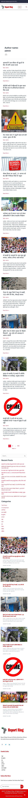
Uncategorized (5, 507)
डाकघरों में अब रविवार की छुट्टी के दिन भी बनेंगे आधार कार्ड (13, 64)
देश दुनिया (3, 514)
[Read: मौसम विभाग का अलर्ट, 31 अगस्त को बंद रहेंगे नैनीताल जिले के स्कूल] (14, 163)
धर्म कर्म (2, 517)
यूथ (2, 524)
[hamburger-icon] (19, 7)
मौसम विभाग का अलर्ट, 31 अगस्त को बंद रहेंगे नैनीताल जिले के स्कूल (14, 175)
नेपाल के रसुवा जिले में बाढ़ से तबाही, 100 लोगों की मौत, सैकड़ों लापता (14, 293)
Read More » (6, 81)
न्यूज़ (4, 67)
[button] (26, 7)
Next (14, 448)
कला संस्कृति (3, 512)
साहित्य (2, 531)
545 (18, 446)
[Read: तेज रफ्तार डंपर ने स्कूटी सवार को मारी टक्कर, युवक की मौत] (14, 121)
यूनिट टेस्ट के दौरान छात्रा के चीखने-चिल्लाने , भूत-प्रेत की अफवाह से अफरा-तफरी (14, 333)
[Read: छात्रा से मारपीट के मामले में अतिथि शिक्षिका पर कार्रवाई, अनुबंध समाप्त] (14, 363)
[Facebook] (2, 744)
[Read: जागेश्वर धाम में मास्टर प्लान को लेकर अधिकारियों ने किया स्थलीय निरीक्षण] (14, 204)
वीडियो (2, 528)
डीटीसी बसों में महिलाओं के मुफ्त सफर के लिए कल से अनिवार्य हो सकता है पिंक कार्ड (10, 1)
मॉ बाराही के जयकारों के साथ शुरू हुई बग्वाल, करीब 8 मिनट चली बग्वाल (14, 256)
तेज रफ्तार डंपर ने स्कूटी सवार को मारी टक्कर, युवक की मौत (15, 136)
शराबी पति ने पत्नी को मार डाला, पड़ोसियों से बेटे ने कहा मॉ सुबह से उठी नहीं (14, 420)
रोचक (2, 526)
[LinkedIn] (9, 744)
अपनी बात (3, 510)
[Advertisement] (14, 24)
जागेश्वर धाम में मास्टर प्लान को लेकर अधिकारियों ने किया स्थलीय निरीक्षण (14, 214)
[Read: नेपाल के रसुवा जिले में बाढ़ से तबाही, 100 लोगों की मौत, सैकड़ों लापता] (14, 283)
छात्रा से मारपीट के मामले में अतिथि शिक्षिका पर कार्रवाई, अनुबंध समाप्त (13, 375)
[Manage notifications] (24, 795)
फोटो (2, 521)
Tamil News (4, 505)
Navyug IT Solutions (17, 793)
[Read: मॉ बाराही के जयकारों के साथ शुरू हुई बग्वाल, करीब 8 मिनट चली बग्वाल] (14, 244)
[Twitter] (5, 744)
